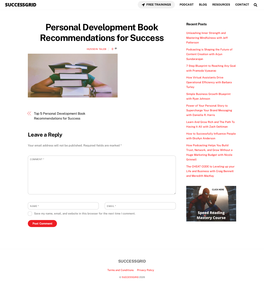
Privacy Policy (145, 270)
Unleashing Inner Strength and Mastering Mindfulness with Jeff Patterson (207, 37)
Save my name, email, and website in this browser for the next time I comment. (84, 213)
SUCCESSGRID (130, 277)
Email (111, 206)
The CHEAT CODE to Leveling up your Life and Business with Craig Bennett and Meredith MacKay (210, 171)
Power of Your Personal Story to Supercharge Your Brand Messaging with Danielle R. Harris (209, 110)
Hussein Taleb (96, 49)
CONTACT (242, 4)
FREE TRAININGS (158, 4)
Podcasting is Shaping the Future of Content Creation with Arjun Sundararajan (209, 54)
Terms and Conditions (120, 270)
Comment (37, 159)
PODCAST (187, 4)
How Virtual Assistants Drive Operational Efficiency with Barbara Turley (209, 82)
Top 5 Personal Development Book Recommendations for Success (59, 116)
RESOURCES (221, 4)
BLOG (203, 4)
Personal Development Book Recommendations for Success (102, 32)
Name (34, 206)
